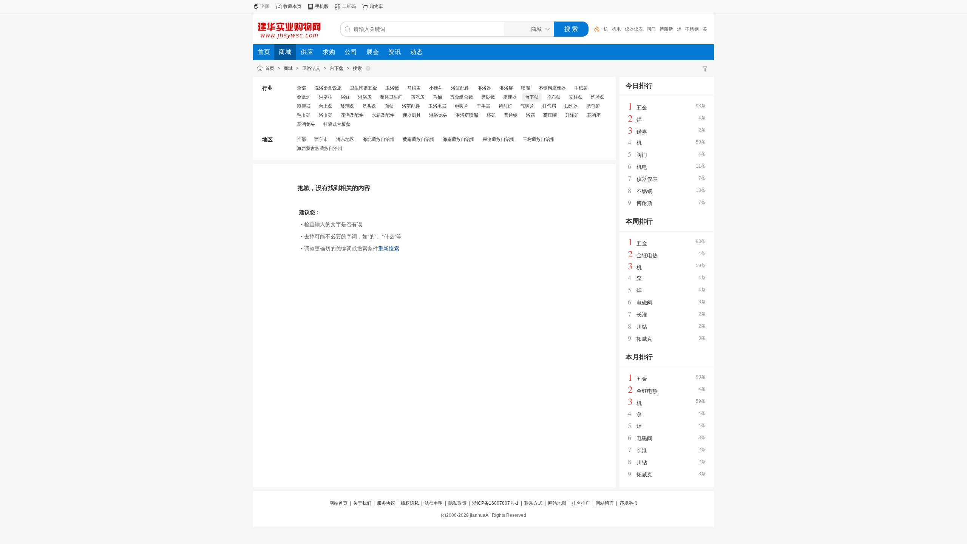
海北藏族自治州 (378, 139)
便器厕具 (412, 115)
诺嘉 (641, 132)
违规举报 (628, 503)
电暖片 (461, 106)
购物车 (376, 6)
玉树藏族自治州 (539, 139)
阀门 (651, 29)
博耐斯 (666, 29)
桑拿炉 (303, 97)
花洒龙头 (306, 124)
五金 (641, 108)
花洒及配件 (352, 115)
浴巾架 (325, 115)
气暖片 (527, 106)
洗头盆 (369, 106)
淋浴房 (365, 97)
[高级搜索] (594, 29)
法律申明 (434, 503)
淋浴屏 (506, 88)
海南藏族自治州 (458, 139)
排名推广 (581, 503)
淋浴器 (484, 88)
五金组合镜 (461, 97)
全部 (301, 88)
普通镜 (510, 115)
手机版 (322, 6)
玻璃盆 (347, 106)
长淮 (641, 315)
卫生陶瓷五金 (363, 88)
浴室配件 (411, 106)
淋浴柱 (325, 97)
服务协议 (386, 503)
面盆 (389, 106)
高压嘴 (550, 115)
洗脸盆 (597, 97)
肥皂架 (593, 106)
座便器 (510, 97)
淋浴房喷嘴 (467, 115)
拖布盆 (554, 97)
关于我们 (362, 503)
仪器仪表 (634, 29)
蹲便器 (303, 106)
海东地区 (345, 139)
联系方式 (533, 503)
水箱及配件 (383, 115)
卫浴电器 (437, 106)
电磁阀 (644, 303)
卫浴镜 (392, 88)
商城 (288, 68)
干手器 (483, 106)
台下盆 (336, 68)
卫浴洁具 (311, 68)
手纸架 (581, 88)
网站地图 (557, 503)
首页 (269, 68)
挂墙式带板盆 (337, 124)
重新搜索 (388, 249)
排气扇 (549, 106)
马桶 (437, 97)
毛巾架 (303, 115)
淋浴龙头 (438, 115)
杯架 (491, 115)
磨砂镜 (488, 97)
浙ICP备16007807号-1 (495, 503)
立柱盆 (575, 97)
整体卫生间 (391, 97)
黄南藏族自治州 (418, 139)
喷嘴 (525, 88)
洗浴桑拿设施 (327, 88)
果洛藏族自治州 (498, 139)
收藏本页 (292, 6)
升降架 (572, 115)
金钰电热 (647, 255)
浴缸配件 (460, 88)
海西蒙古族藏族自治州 (319, 148)
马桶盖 (414, 88)
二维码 (349, 6)
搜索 (357, 68)
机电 (616, 29)
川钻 (641, 327)
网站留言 (605, 503)
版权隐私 (410, 503)
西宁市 (321, 139)
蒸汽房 (418, 97)
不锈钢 (692, 29)
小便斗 (436, 88)
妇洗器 (571, 106)
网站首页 (338, 503)
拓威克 (644, 339)
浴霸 (530, 115)
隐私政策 (457, 503)
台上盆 (325, 106)
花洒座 (594, 115)
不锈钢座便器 (552, 88)
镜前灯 (505, 106)
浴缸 (345, 97)
